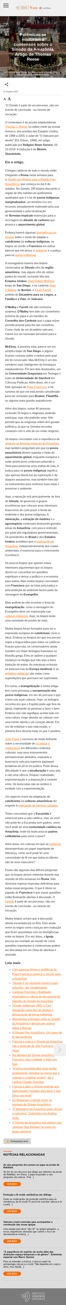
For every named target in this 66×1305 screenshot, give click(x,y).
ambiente (41, 250)
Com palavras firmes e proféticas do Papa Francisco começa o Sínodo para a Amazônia (36, 974)
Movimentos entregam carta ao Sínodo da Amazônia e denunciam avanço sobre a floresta (36, 1024)
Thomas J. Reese (16, 126)
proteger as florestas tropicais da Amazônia (32, 443)
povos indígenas (25, 255)
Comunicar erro (17, 1141)
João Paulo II (13, 739)
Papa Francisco (37, 387)
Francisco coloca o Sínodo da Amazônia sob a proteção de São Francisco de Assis (37, 1046)
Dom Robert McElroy (41, 281)
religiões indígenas (17, 673)
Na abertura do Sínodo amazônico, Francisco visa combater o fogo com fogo (34, 1060)
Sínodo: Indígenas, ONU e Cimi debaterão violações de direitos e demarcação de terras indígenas (33, 1010)
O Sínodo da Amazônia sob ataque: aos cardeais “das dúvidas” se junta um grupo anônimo (37, 1127)
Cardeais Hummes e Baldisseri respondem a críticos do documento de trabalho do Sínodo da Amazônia (36, 997)
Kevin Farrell (43, 290)
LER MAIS (12, 1184)
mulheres (55, 844)
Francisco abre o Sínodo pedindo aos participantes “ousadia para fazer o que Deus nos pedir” (36, 1091)
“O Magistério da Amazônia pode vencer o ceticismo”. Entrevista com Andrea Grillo (37, 1114)
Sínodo (9, 901)
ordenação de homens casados (37, 805)
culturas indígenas (16, 616)
